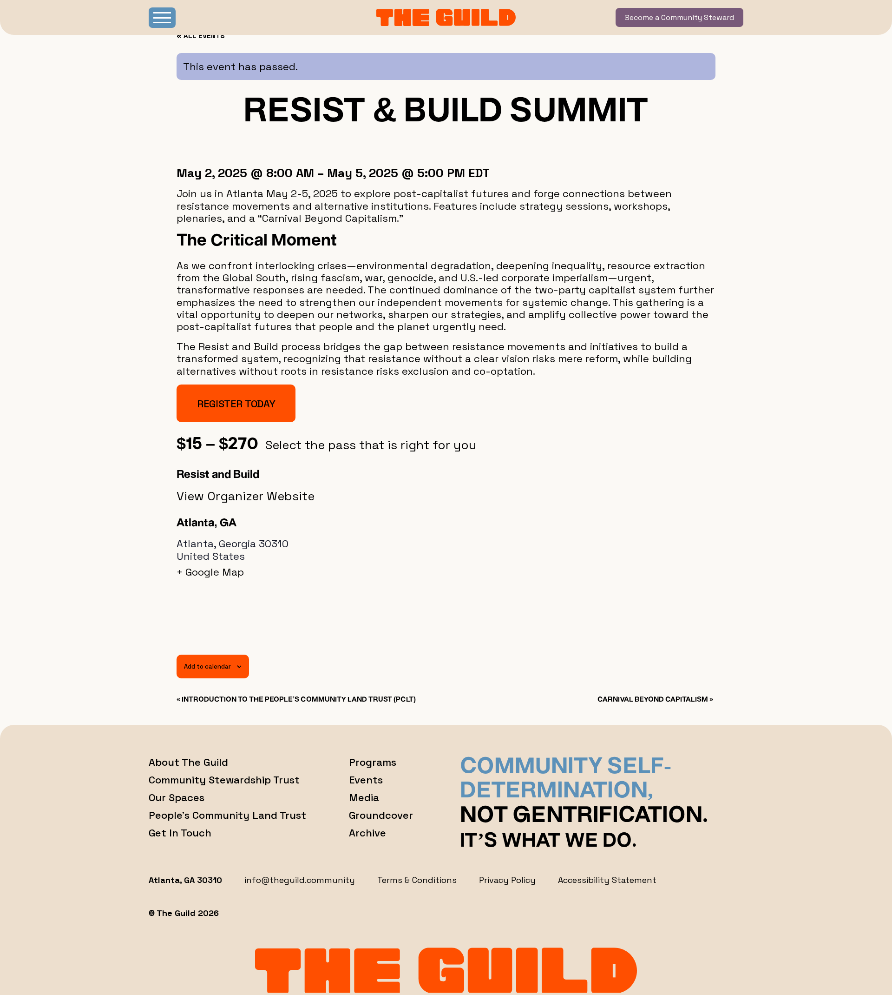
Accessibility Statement (607, 880)
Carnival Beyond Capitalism (655, 699)
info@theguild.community (299, 880)
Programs (372, 762)
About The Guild (188, 762)
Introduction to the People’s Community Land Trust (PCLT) (296, 699)
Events (366, 779)
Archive (367, 832)
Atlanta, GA (206, 523)
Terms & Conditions (417, 880)
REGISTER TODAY (236, 403)
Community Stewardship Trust (224, 779)
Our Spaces (176, 797)
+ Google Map (210, 572)
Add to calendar (207, 666)
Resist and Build (218, 475)
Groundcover (381, 815)
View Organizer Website (246, 496)
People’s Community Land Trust (227, 815)
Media (364, 797)
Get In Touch (180, 832)
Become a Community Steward (679, 17)
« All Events (201, 35)
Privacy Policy (507, 880)
